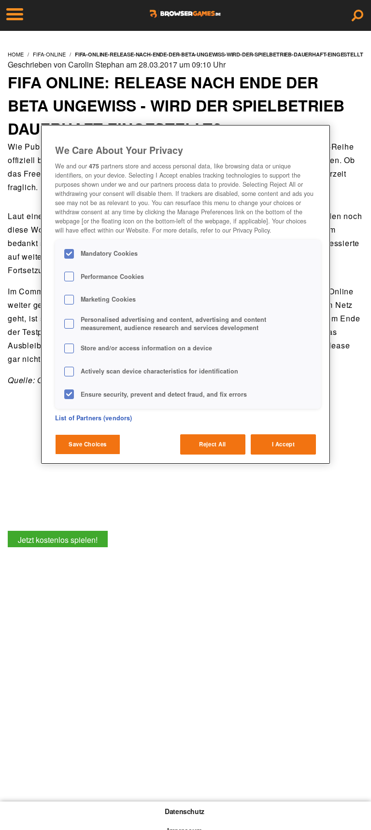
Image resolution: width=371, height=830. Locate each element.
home (16, 54)
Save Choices (88, 444)
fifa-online (49, 54)
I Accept (283, 444)
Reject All (212, 444)
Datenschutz (184, 811)
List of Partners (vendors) (93, 418)
